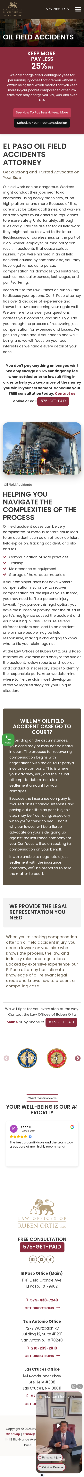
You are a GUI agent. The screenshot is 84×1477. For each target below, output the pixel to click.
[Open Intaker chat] (42, 1475)
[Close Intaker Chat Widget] (80, 1386)
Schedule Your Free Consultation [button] (42, 123)
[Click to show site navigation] (78, 9)
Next (77, 1058)
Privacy (29, 1434)
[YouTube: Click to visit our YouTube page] (42, 1260)
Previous (6, 1058)
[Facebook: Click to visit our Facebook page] (33, 1260)
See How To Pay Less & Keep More (42, 112)
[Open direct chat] (74, 1386)
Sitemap (13, 1434)
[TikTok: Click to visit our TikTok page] (50, 1260)
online (12, 1022)
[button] (57, 9)
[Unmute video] (59, 1426)
